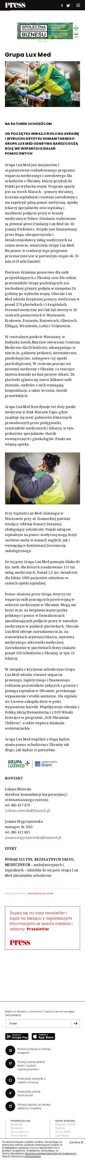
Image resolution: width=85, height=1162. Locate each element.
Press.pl (60, 1128)
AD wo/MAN (62, 1132)
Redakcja (17, 1124)
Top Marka (62, 1135)
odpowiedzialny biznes (40, 893)
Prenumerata (19, 1135)
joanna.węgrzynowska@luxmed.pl (33, 837)
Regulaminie (33, 1156)
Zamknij (76, 1142)
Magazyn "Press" (65, 1124)
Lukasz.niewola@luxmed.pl (27, 810)
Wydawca (17, 1128)
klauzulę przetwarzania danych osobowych (50, 1153)
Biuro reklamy (19, 1132)
